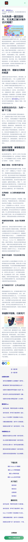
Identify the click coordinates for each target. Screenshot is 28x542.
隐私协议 (14, 488)
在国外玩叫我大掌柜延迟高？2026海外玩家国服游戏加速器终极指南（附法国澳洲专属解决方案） (14, 398)
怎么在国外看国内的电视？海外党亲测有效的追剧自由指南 (14, 440)
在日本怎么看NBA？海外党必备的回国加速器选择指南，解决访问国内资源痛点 (14, 444)
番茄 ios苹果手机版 (14, 473)
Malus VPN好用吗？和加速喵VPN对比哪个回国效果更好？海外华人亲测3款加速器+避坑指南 (14, 417)
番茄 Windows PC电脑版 (14, 466)
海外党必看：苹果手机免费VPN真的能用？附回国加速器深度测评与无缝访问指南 (14, 408)
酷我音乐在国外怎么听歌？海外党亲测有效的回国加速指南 (14, 435)
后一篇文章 (14, 372)
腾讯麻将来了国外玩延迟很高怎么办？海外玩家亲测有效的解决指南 (14, 385)
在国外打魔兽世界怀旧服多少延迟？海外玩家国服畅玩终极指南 (14, 389)
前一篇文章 (14, 369)
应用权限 (14, 492)
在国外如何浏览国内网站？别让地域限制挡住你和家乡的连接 (14, 453)
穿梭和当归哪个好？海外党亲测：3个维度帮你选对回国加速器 (14, 426)
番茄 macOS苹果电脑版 (14, 470)
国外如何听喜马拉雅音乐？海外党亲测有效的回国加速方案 (14, 449)
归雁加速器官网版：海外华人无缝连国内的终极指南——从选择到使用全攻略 (14, 421)
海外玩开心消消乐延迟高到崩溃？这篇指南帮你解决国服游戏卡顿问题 (14, 394)
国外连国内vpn (16, 99)
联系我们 (14, 496)
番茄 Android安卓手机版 (14, 477)
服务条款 (14, 485)
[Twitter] (5, 363)
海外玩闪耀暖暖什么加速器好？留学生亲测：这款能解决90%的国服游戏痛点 (14, 381)
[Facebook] (3, 363)
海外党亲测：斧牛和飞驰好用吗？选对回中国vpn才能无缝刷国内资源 (14, 412)
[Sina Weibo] (8, 363)
